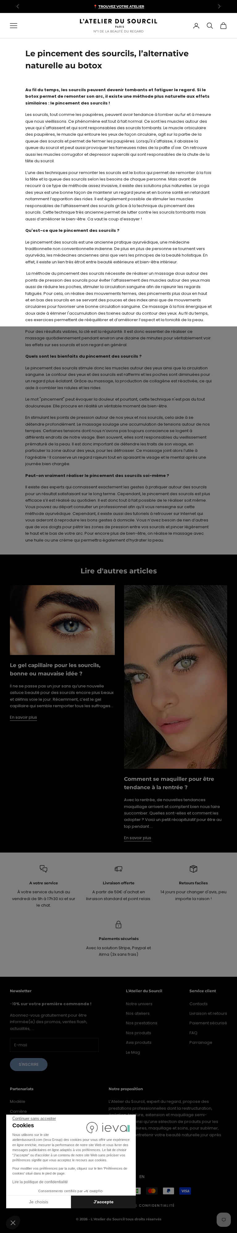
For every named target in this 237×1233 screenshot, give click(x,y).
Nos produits (138, 1033)
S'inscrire (29, 1064)
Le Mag (133, 1052)
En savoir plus (23, 717)
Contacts (198, 1004)
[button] (13, 1222)
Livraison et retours (208, 1013)
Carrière (18, 1111)
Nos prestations (141, 1023)
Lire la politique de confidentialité (40, 1182)
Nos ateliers (138, 1013)
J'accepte (104, 1201)
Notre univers (139, 1004)
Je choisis (38, 1201)
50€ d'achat (144, 6)
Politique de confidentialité (142, 1205)
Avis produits (139, 1042)
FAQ (193, 1033)
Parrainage (200, 1042)
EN (141, 1177)
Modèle (17, 1101)
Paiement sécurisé (208, 1023)
